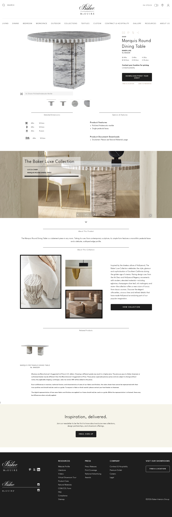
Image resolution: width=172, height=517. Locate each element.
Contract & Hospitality (117, 23)
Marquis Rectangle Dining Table (35, 365)
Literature (62, 470)
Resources (150, 23)
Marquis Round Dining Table (39, 173)
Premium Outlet (116, 470)
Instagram (38, 484)
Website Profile (64, 467)
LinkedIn (38, 469)
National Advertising (93, 474)
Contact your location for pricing (135, 65)
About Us (165, 23)
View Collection (131, 307)
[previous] (77, 214)
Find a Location (158, 469)
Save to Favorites (144, 84)
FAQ (59, 492)
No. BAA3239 (35, 367)
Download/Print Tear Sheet (137, 77)
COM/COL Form (64, 488)
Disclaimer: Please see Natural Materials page (110, 140)
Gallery (137, 23)
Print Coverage (91, 470)
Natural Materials (65, 485)
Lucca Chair (32, 170)
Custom (97, 23)
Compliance (62, 496)
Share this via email (123, 32)
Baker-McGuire (87, 9)
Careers (113, 474)
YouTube (34, 469)
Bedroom (27, 23)
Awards (88, 478)
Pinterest (29, 469)
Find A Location (128, 84)
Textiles (85, 23)
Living (5, 23)
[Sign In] (168, 5)
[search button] (3, 5)
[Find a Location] (162, 5)
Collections (70, 23)
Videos (61, 474)
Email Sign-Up (86, 434)
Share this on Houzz (133, 32)
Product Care (63, 481)
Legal (112, 478)
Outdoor (56, 23)
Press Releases (91, 467)
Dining (15, 23)
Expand (21, 93)
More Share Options (137, 32)
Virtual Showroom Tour (67, 478)
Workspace (41, 23)
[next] (94, 214)
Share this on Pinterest (128, 32)
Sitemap (61, 499)
